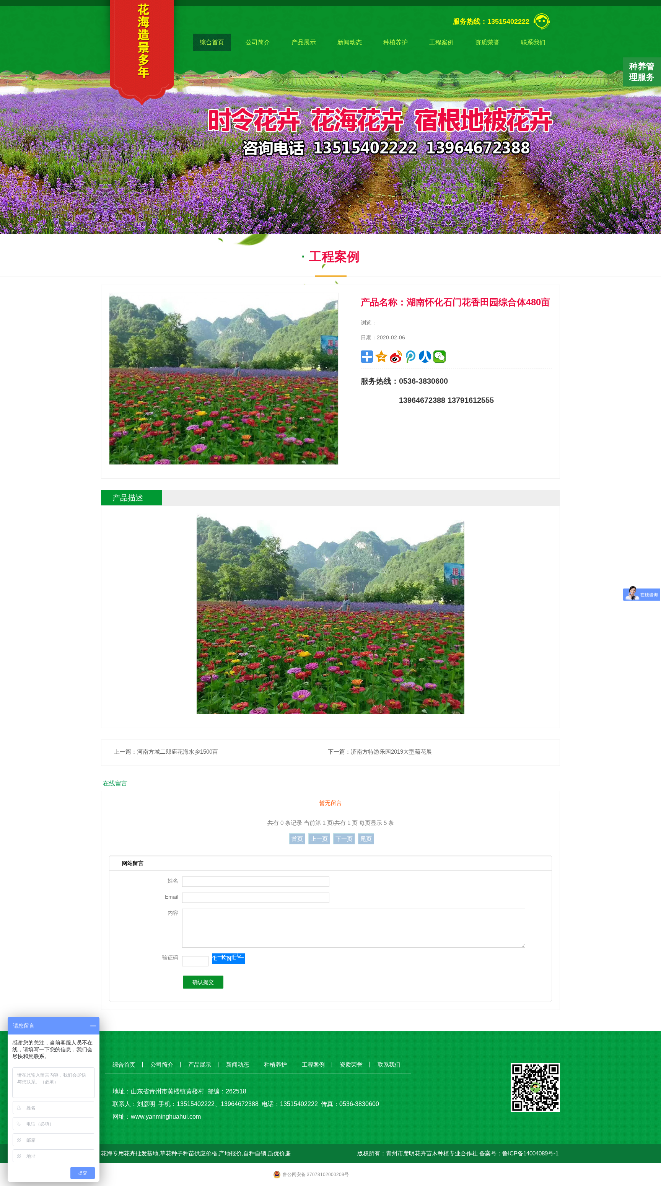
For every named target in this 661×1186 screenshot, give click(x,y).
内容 (173, 913)
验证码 (170, 958)
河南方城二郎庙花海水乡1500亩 (177, 751)
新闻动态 (349, 42)
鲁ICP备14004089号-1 (530, 1153)
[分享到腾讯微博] (410, 356)
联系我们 (533, 42)
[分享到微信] (439, 356)
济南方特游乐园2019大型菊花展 (391, 751)
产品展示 (303, 42)
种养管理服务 (641, 72)
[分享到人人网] (425, 356)
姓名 (173, 881)
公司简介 (258, 42)
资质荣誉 (487, 42)
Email (171, 897)
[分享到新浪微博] (396, 356)
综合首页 (212, 42)
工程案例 (441, 42)
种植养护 (395, 42)
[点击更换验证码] (228, 958)
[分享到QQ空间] (381, 356)
